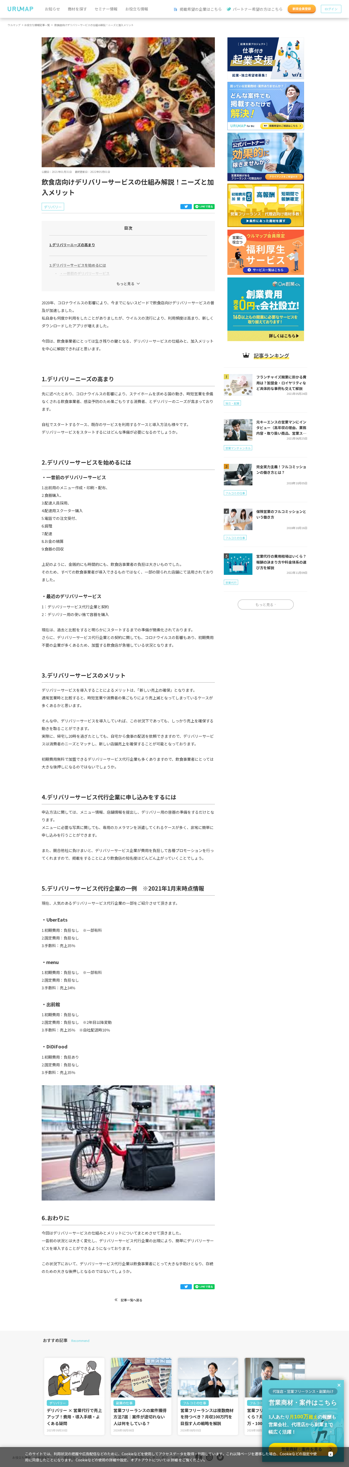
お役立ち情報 (136, 9)
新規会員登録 (302, 8)
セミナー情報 (106, 9)
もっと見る (125, 283)
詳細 (174, 1459)
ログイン (331, 9)
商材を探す (77, 9)
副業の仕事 (124, 1403)
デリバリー (57, 1403)
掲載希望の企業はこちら (200, 9)
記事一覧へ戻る (131, 1300)
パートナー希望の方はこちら (257, 9)
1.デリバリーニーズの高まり (72, 244)
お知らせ (52, 9)
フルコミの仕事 (194, 1403)
